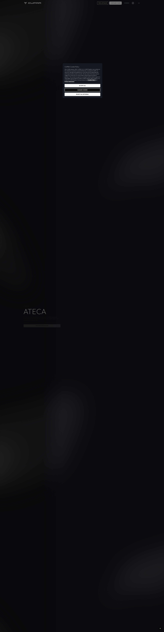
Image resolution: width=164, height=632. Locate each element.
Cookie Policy (91, 80)
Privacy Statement (69, 81)
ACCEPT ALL (82, 85)
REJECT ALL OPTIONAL (82, 94)
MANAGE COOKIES (82, 90)
